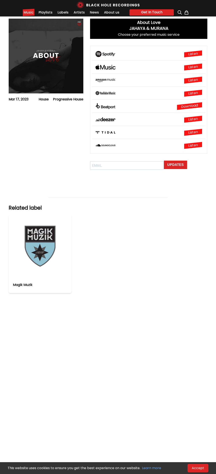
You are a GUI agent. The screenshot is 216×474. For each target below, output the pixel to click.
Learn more (151, 468)
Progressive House (68, 99)
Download (189, 106)
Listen (193, 54)
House (44, 99)
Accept (198, 468)
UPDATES (175, 165)
